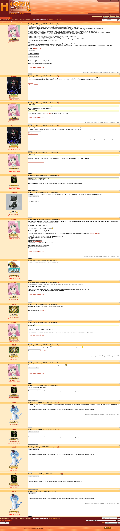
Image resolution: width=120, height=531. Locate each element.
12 (58, 322)
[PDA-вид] (23, 14)
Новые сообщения (97, 16)
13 (58, 345)
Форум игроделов (4, 19)
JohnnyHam (13, 192)
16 (58, 402)
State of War (43, 310)
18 (58, 447)
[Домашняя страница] (37, 190)
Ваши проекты (14, 19)
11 (58, 304)
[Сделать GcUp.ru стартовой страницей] (20, 14)
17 (58, 429)
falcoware (14, 260)
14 (58, 362)
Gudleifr (14, 175)
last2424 (14, 402)
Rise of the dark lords (33, 84)
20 (56, 491)
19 (62, 474)
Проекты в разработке (25, 19)
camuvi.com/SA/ (37, 48)
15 (58, 385)
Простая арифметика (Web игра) (36, 67)
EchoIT (14, 304)
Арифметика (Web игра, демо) (40, 19)
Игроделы (106, 16)
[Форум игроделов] (10, 14)
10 (58, 282)
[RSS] (25, 14)
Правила (112, 16)
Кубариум (30, 83)
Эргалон (13, 76)
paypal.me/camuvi (37, 241)
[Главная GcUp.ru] (4, 14)
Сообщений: (13, 41)
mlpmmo (13, 24)
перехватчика (48, 113)
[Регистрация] (14, 14)
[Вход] (19, 14)
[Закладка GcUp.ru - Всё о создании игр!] (22, 14)
